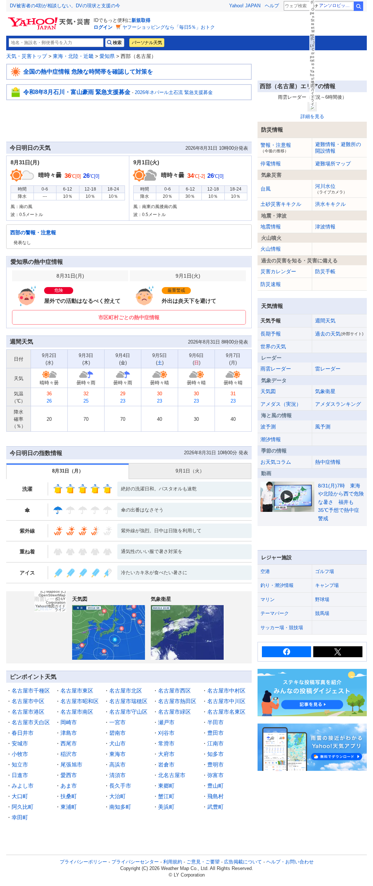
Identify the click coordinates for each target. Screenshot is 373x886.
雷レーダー (328, 369)
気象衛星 (325, 391)
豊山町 (215, 786)
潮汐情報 (270, 439)
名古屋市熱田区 (177, 701)
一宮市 (117, 722)
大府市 (166, 754)
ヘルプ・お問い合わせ (290, 862)
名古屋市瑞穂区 (128, 701)
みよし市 (23, 786)
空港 (265, 571)
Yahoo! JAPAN (244, 5)
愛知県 (107, 56)
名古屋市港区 (28, 712)
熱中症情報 (328, 462)
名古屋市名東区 (226, 712)
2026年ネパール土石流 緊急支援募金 (174, 92)
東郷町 (166, 786)
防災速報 (270, 284)
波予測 (268, 427)
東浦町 (68, 807)
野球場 (322, 599)
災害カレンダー (278, 271)
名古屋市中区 (28, 701)
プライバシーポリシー (83, 862)
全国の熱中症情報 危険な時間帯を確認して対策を (88, 71)
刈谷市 (166, 733)
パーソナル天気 (147, 42)
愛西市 (68, 775)
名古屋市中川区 (226, 701)
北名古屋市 (171, 775)
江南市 (215, 743)
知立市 (20, 764)
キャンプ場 (327, 585)
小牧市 (20, 754)
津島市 (68, 733)
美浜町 (166, 807)
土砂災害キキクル (280, 204)
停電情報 (270, 163)
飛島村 (215, 796)
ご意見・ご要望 (203, 862)
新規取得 (140, 20)
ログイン (103, 27)
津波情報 (325, 227)
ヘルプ (272, 5)
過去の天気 (339, 334)
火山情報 (270, 249)
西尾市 (68, 743)
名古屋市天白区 (31, 722)
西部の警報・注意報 (33, 232)
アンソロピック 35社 (336, 5)
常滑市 (166, 743)
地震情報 (270, 227)
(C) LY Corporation (56, 600)
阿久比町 (23, 807)
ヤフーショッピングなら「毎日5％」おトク (168, 27)
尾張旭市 (71, 764)
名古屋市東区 (76, 690)
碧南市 (117, 733)
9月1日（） (190, 471)
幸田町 (20, 817)
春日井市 (23, 733)
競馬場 (322, 613)
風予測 (322, 427)
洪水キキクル (330, 204)
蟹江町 (166, 796)
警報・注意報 (275, 147)
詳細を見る (312, 116)
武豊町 (215, 807)
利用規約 (172, 862)
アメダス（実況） (280, 404)
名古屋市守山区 (128, 712)
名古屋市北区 (125, 690)
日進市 (20, 775)
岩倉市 (166, 764)
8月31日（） (67, 471)
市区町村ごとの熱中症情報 (129, 317)
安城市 (20, 743)
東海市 (117, 754)
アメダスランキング (338, 404)
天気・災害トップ (26, 56)
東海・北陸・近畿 (73, 56)
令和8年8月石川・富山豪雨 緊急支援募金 (76, 92)
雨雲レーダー (275, 369)
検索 (358, 6)
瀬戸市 (166, 722)
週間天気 (325, 321)
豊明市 (215, 764)
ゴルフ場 (324, 571)
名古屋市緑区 (174, 712)
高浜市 (117, 764)
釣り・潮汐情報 (277, 585)
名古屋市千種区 (31, 690)
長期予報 (270, 334)
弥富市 (215, 775)
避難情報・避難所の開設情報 (338, 147)
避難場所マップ (333, 163)
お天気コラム (275, 462)
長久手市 (120, 786)
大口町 (20, 796)
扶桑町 (68, 796)
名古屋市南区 (76, 712)
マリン (267, 599)
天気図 (268, 391)
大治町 (117, 796)
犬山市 (117, 743)
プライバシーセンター (135, 862)
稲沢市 (68, 754)
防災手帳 (325, 271)
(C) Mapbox (50, 591)
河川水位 (331, 188)
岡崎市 (68, 722)
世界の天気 (273, 346)
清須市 (117, 775)
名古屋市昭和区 (79, 701)
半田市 (215, 722)
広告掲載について (243, 862)
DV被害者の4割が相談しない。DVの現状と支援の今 (65, 5)
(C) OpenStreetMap (52, 593)
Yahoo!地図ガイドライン (50, 608)
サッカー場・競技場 (281, 627)
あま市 (68, 786)
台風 (265, 189)
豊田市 (215, 733)
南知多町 (120, 807)
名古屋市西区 (174, 690)
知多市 (215, 754)
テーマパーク (274, 613)
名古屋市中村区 (226, 690)
